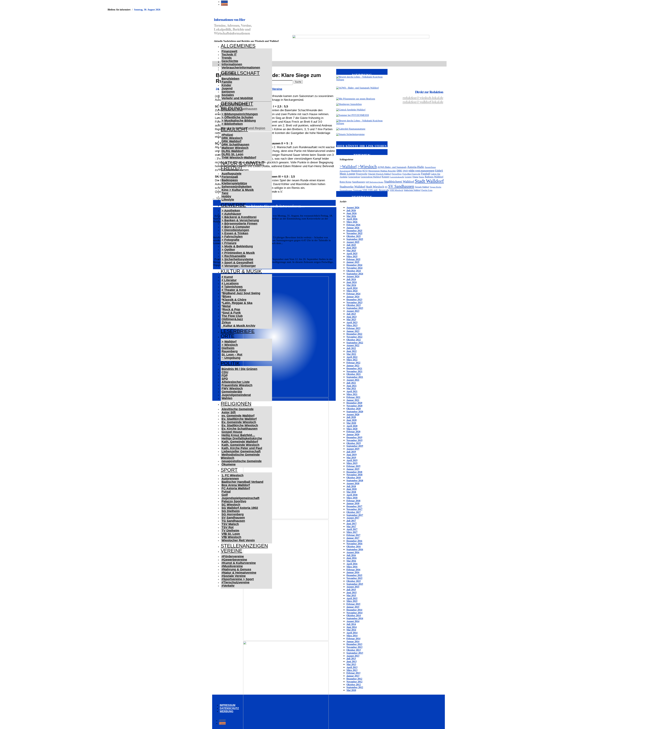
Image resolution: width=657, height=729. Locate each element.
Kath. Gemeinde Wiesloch (240, 445)
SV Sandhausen (233, 517)
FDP (225, 375)
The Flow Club (232, 316)
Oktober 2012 (353, 684)
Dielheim (228, 348)
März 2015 (351, 601)
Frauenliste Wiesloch (237, 385)
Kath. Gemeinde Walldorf (240, 441)
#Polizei (227, 134)
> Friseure (229, 243)
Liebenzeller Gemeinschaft (241, 451)
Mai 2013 (351, 664)
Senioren (228, 91)
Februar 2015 (353, 604)
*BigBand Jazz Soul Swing (241, 293)
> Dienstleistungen (235, 230)
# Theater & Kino (234, 290)
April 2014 (351, 632)
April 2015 (351, 598)
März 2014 (351, 635)
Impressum (227, 705)
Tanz (225, 193)
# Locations (230, 283)
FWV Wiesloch (232, 388)
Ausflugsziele (231, 173)
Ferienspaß (230, 177)
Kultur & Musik (241, 271)
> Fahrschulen (232, 236)
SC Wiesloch (231, 504)
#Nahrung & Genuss (236, 569)
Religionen (236, 403)
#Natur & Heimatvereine (239, 572)
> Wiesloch (230, 345)
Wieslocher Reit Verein (238, 540)
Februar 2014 (353, 638)
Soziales (228, 95)
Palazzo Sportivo (234, 501)
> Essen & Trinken (235, 233)
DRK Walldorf (231, 141)
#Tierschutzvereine (235, 582)
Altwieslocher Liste (236, 382)
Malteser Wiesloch (235, 147)
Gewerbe (233, 205)
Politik (230, 363)
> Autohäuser (231, 214)
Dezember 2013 (354, 644)
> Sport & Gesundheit (237, 262)
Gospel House (232, 432)
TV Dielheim (230, 530)
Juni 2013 (351, 661)
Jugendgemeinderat (236, 395)
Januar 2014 (352, 641)
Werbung (226, 711)
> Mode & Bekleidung (237, 246)
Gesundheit (237, 103)
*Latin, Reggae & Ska (237, 303)
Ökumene (229, 464)
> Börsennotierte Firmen (239, 223)
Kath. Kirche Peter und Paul (242, 448)
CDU (225, 372)
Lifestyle (228, 199)
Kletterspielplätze (234, 183)
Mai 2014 (351, 630)
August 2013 (352, 656)
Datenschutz (229, 708)
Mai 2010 (351, 690)
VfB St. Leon (231, 534)
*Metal (226, 306)
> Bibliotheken (232, 124)
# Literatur (229, 280)
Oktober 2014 (353, 615)
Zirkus (226, 322)
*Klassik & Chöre (234, 299)
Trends (227, 58)
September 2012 (354, 687)
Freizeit (232, 168)
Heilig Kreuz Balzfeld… (238, 435)
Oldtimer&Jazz (232, 319)
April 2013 (351, 667)
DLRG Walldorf (232, 151)
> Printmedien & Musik (238, 253)
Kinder (226, 85)
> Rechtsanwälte (234, 256)
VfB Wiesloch (231, 537)
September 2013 (354, 653)
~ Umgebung (231, 358)
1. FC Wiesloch (232, 475)
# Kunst (227, 277)
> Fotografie (230, 240)
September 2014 (354, 618)
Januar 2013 (352, 676)
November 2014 (354, 612)
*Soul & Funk (231, 312)
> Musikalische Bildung (239, 120)
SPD (225, 378)
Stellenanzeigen (244, 546)
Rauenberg (230, 351)
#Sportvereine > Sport (238, 579)
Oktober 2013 (353, 650)
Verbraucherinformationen (241, 67)
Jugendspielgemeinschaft (240, 498)
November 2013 (354, 647)
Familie (227, 82)
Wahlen (227, 398)
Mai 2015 (351, 595)
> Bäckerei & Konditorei (239, 217)
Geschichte (230, 61)
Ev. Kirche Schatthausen (239, 428)
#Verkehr (228, 585)
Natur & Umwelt (243, 163)
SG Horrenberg (233, 514)
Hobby (226, 196)
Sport (229, 470)
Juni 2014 (351, 627)
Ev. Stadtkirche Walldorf (239, 419)
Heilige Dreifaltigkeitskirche (242, 438)
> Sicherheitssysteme (237, 259)
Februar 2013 (353, 673)
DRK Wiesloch (232, 138)
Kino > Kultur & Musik (238, 190)
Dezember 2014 (354, 609)
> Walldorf (229, 341)
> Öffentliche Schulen (237, 117)
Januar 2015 (352, 607)
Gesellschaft (240, 73)
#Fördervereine (233, 556)
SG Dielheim (231, 511)
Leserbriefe (238, 331)
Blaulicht (234, 129)
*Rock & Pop (231, 309)
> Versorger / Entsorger (239, 266)
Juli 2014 (351, 624)
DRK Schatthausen (235, 144)
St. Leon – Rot (232, 354)
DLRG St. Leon (232, 154)
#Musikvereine (232, 566)
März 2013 (351, 670)
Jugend (227, 88)
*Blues (226, 296)
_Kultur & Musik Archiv (238, 325)
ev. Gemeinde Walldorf (238, 415)
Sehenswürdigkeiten (237, 186)
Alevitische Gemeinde (238, 409)
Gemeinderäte (232, 391)
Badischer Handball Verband (242, 482)
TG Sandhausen (233, 521)
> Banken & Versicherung (240, 220)
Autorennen (230, 478)
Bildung (232, 108)
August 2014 (352, 621)
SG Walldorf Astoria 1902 (240, 508)
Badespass (230, 180)
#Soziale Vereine (234, 576)
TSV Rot (228, 527)
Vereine (231, 551)
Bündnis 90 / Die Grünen (239, 369)
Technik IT (229, 54)
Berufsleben (230, 78)
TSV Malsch (230, 524)
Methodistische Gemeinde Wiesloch (240, 456)
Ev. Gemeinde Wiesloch (239, 422)
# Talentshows (232, 286)
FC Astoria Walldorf (236, 488)
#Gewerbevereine (234, 559)
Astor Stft (229, 412)
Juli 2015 (351, 589)
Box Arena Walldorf (236, 485)
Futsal (226, 491)
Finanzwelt (229, 51)
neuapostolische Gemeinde (242, 461)
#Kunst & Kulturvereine (239, 563)
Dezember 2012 (354, 678)
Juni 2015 (351, 592)
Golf (225, 495)
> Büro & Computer (236, 227)
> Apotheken (231, 210)
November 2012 (354, 681)
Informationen (232, 64)
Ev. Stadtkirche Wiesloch (240, 425)
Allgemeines (238, 46)
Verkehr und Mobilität (237, 98)
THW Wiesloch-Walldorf (239, 157)
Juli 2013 (351, 658)
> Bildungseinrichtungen (240, 114)
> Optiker (228, 249)
